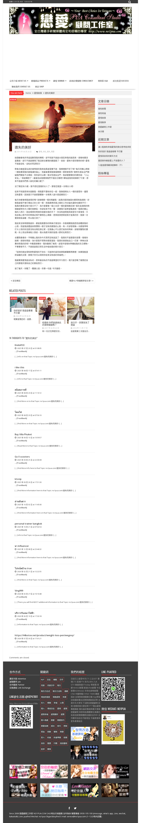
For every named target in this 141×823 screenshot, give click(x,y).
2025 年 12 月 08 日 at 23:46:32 (29, 549)
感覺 (62, 714)
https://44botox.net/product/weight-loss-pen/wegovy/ (44, 635)
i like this (19, 367)
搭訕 (43, 731)
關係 (49, 749)
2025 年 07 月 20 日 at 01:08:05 (29, 348)
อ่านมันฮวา (20, 501)
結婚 (65, 737)
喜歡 (66, 691)
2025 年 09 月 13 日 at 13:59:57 (29, 437)
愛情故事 (13, 100)
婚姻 (49, 702)
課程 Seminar (58, 80)
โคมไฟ (18, 412)
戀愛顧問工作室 (105, 127)
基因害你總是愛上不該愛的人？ (111, 160)
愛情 (40, 151)
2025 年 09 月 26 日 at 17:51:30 (29, 482)
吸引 (59, 685)
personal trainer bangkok (28, 523)
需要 (52, 151)
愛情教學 (102, 122)
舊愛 (49, 743)
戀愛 (53, 720)
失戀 (64, 697)
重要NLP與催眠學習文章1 (80, 280)
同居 (43, 685)
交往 (49, 679)
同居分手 (51, 685)
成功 (53, 726)
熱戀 (62, 731)
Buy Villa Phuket (23, 434)
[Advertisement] (70, 56)
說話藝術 (63, 743)
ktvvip (18, 479)
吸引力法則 (57, 691)
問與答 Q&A (103, 80)
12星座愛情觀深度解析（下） (111, 165)
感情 (65, 708)
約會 (49, 737)
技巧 (59, 726)
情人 (43, 708)
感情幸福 (44, 714)
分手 (61, 679)
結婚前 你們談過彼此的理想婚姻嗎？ (51, 323)
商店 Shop (39, 86)
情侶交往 (51, 708)
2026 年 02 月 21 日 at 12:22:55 (29, 571)
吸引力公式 (45, 691)
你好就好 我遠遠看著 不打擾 (23, 311)
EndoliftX (20, 345)
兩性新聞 (102, 108)
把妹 (65, 726)
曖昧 (55, 731)
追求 (43, 749)
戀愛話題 (44, 726)
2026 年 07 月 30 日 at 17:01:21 (29, 638)
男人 (43, 737)
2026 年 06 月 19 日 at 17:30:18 (29, 616)
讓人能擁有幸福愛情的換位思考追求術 (114, 147)
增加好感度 (45, 697)
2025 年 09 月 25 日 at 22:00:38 (29, 460)
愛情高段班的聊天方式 (107, 156)
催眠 (55, 679)
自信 (43, 743)
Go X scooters (22, 456)
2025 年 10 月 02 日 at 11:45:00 (29, 504)
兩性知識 (102, 113)
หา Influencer (22, 546)
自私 (44, 151)
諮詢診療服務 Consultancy (81, 80)
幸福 (55, 702)
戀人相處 (44, 720)
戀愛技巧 (60, 720)
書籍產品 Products (39, 80)
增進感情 (56, 697)
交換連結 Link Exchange (20, 687)
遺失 (48, 151)
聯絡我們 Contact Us (21, 86)
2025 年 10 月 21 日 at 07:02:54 (29, 527)
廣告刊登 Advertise (18, 678)
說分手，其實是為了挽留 (80, 323)
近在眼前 (16, 280)
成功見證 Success (121, 80)
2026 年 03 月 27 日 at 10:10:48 (29, 594)
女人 (43, 702)
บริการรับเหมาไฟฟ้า (24, 612)
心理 (62, 702)
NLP (42, 679)
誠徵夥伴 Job (15, 681)
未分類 (101, 131)
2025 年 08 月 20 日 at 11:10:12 (29, 393)
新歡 (49, 731)
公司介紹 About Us (18, 80)
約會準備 (57, 737)
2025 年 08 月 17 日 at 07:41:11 (29, 370)
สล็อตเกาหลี (20, 389)
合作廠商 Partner (17, 684)
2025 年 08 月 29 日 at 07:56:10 (29, 415)
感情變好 (54, 714)
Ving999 (19, 590)
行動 (55, 743)
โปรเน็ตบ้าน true (23, 568)
